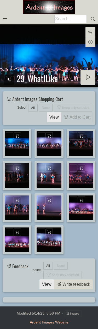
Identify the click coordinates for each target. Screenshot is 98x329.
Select (21, 107)
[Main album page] (49, 7)
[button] (6, 322)
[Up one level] (9, 80)
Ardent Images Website (49, 322)
